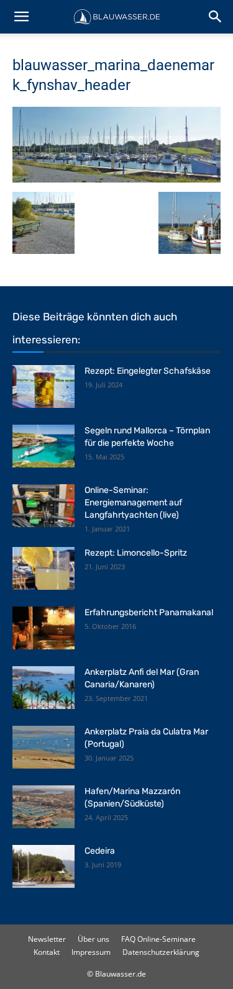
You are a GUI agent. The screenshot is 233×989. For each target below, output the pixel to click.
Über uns (93, 939)
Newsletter (47, 939)
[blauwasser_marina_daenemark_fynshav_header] (116, 179)
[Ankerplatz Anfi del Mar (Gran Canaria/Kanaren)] (43, 687)
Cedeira (100, 851)
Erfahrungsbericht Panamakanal (149, 612)
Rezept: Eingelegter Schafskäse (148, 371)
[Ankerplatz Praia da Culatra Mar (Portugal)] (43, 747)
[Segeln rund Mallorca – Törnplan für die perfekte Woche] (43, 446)
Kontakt (47, 952)
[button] (21, 17)
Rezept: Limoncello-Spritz (136, 553)
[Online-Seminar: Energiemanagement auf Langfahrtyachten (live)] (43, 505)
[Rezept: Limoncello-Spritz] (43, 568)
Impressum (91, 952)
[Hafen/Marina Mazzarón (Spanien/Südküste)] (43, 806)
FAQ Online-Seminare (158, 939)
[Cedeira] (43, 866)
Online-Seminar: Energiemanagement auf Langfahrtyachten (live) (133, 502)
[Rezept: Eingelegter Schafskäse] (43, 386)
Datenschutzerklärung (160, 952)
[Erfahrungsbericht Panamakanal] (43, 628)
